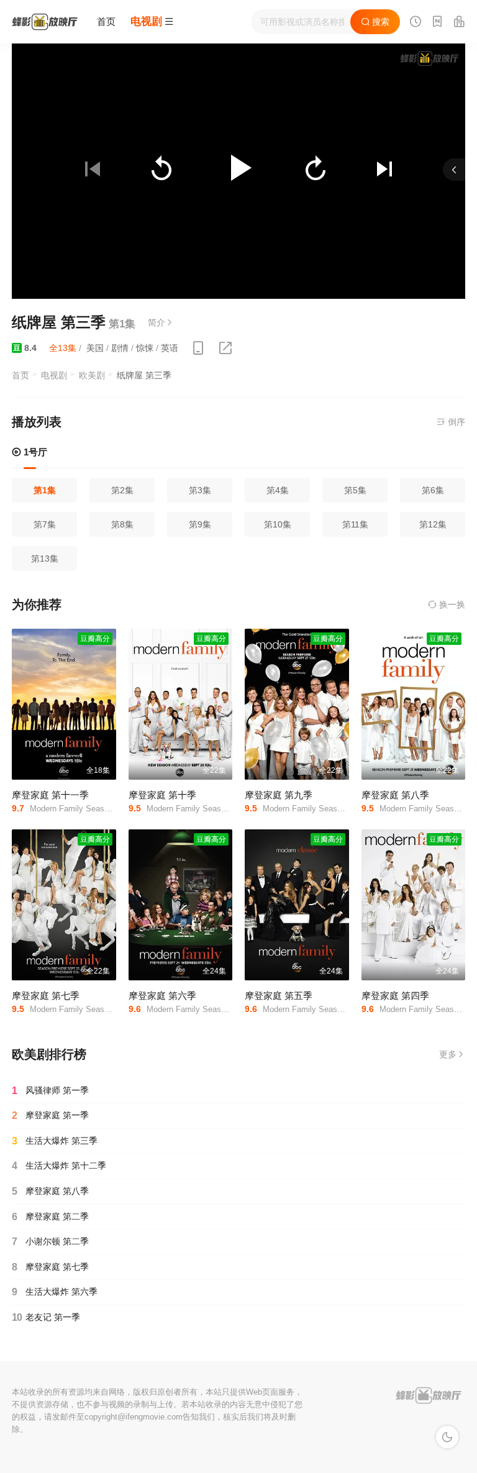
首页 (106, 21)
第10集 (277, 524)
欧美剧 (92, 375)
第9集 (200, 524)
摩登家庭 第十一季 (50, 795)
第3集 (200, 490)
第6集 (433, 490)
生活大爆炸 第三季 (55, 1141)
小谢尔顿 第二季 (50, 1241)
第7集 (45, 524)
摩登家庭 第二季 (50, 1216)
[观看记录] (415, 23)
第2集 (122, 490)
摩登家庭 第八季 (395, 795)
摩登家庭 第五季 (278, 995)
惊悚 (144, 348)
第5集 (355, 490)
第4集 (277, 490)
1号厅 (34, 452)
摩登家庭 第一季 (50, 1115)
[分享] (225, 348)
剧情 (120, 348)
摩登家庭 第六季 (162, 995)
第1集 (45, 490)
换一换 (451, 604)
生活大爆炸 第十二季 (59, 1166)
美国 (95, 348)
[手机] (198, 348)
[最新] (437, 23)
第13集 (44, 558)
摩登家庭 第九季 (278, 795)
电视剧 (54, 375)
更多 (448, 1054)
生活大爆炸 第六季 (55, 1292)
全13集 (62, 348)
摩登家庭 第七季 (46, 995)
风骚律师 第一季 (50, 1090)
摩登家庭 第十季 (162, 795)
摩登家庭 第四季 (395, 995)
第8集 (122, 524)
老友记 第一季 (46, 1317)
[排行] (459, 23)
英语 (169, 348)
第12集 (433, 524)
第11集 (355, 524)
